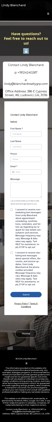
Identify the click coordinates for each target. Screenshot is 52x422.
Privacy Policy (21, 303)
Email (13, 166)
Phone (13, 154)
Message (15, 179)
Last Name (15, 141)
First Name (16, 128)
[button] (47, 13)
